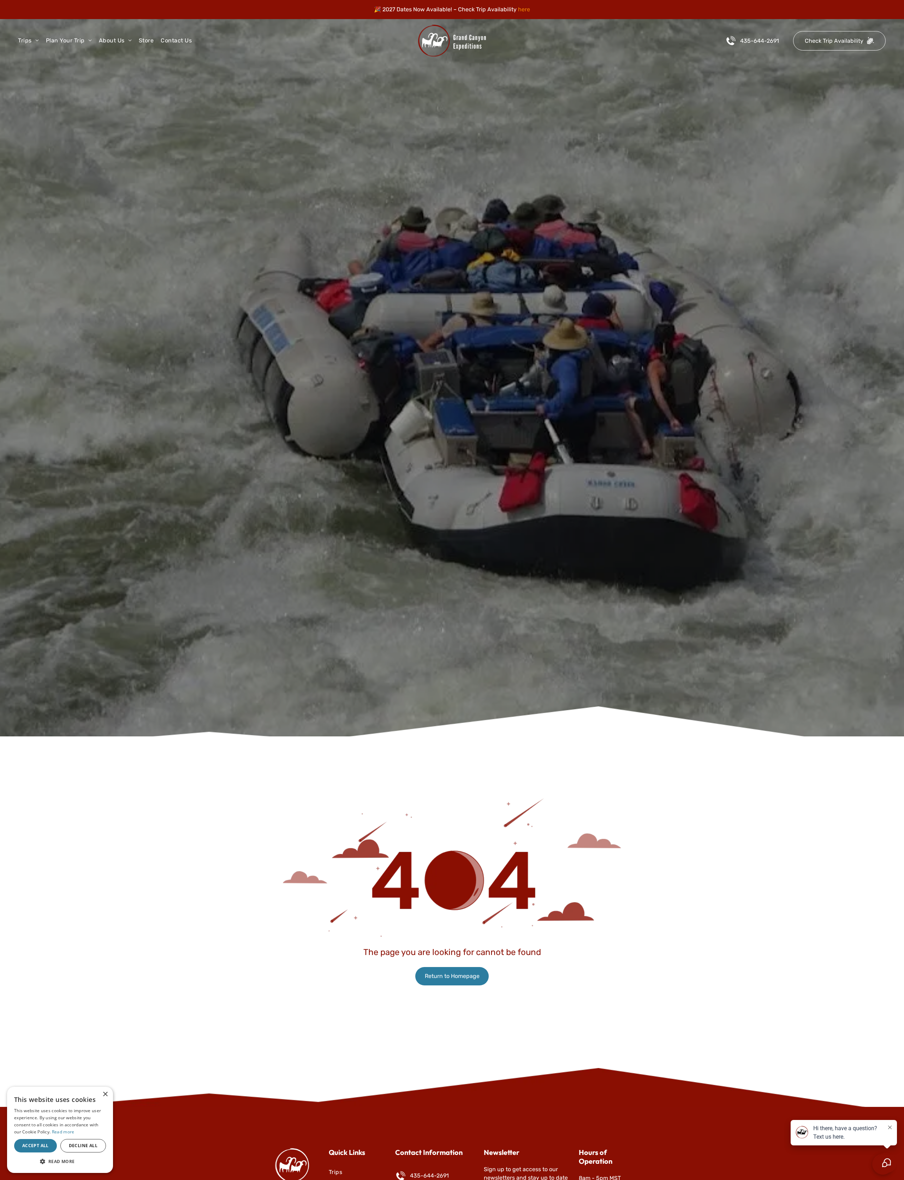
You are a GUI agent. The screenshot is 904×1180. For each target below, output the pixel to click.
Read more (63, 1132)
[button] (60, 1161)
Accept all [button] (35, 1146)
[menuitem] (32, 40)
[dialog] (60, 1130)
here (524, 9)
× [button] (105, 1094)
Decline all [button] (83, 1146)
